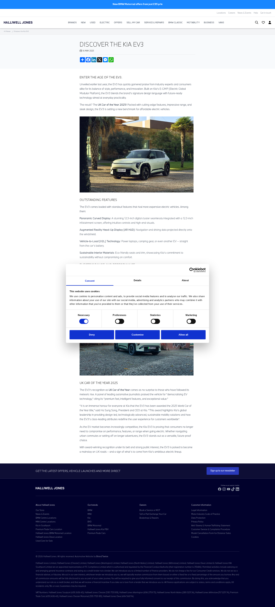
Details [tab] (137, 280)
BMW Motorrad (94, 525)
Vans (221, 22)
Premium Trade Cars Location (49, 529)
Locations (221, 12)
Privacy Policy (197, 521)
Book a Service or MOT (149, 510)
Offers (118, 22)
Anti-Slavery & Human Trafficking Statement (210, 525)
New (83, 22)
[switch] (119, 321)
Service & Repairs (154, 22)
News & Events (244, 12)
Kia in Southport (43, 525)
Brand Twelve (102, 556)
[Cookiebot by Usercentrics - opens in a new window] (192, 269)
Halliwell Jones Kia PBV (98, 529)
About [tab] (185, 280)
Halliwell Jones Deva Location (49, 537)
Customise (138, 334)
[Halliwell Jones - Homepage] (22, 22)
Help (256, 12)
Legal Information (199, 510)
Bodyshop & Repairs (149, 518)
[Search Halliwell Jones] (255, 22)
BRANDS (72, 22)
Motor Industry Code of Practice (205, 514)
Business (209, 22)
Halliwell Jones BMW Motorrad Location (53, 533)
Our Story (40, 510)
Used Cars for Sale (44, 540)
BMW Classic (175, 22)
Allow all (183, 334)
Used (92, 22)
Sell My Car (133, 22)
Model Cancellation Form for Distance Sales (211, 533)
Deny (92, 334)
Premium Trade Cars (97, 533)
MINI (90, 514)
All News (7, 31)
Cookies (195, 537)
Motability (193, 22)
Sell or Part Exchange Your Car (152, 514)
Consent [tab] (90, 280)
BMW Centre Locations (46, 518)
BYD (90, 521)
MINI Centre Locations (46, 521)
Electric (105, 22)
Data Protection (198, 518)
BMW (90, 510)
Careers (231, 12)
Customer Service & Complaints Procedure (210, 529)
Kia (89, 518)
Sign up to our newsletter (222, 470)
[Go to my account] (262, 23)
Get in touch (265, 12)
